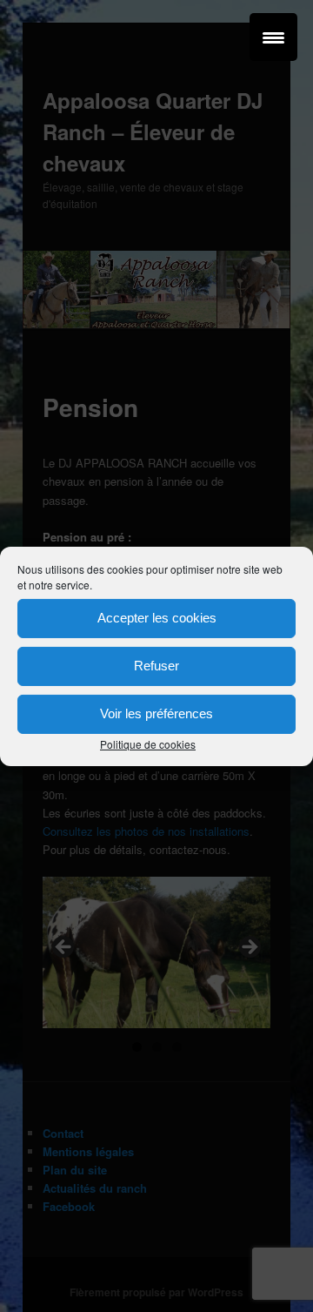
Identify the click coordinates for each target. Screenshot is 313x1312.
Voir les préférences (156, 713)
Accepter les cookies (156, 617)
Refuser (156, 665)
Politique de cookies (148, 743)
